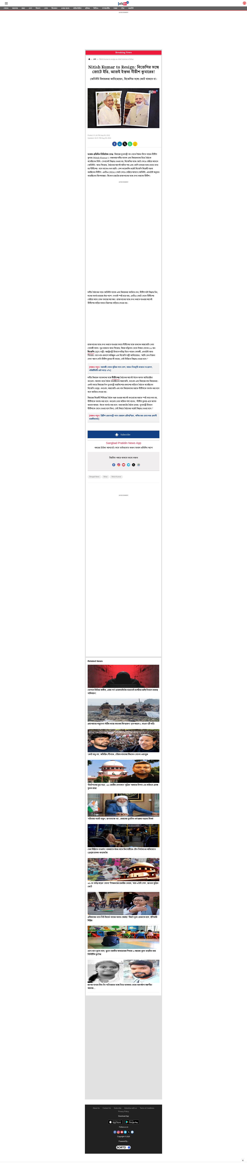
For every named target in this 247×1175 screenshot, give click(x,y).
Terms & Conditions (147, 1108)
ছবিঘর (87, 8)
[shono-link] (244, 3)
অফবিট (131, 8)
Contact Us (107, 1108)
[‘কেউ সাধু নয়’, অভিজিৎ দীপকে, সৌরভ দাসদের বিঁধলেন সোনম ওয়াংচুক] (123, 740)
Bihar (105, 477)
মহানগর (15, 8)
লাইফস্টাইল (77, 8)
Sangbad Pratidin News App (123, 443)
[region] (123, 31)
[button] (114, 144)
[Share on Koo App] (135, 145)
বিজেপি (91, 352)
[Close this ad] (242, 1160)
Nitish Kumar (116, 477)
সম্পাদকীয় (106, 8)
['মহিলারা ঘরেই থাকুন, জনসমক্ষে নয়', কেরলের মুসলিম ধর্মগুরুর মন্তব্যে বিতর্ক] (123, 805)
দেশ (30, 8)
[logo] (123, 3)
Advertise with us (130, 1108)
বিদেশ (38, 8)
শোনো (6, 8)
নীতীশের (116, 377)
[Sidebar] (6, 3)
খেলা (46, 8)
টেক (122, 8)
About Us (96, 1108)
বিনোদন (54, 8)
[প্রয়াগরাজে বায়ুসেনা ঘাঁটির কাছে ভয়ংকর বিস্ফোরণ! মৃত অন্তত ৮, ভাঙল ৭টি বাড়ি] (123, 710)
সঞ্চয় (115, 8)
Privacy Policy (123, 1111)
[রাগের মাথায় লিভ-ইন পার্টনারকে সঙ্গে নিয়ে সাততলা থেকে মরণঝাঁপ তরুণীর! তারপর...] (123, 971)
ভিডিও (96, 8)
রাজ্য (23, 8)
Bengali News (94, 477)
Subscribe (117, 1108)
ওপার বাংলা (65, 8)
